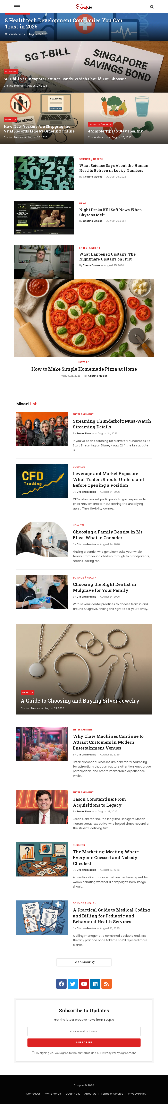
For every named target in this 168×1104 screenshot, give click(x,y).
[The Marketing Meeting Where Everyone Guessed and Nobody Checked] (42, 859)
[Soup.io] (84, 6)
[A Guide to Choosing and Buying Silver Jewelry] (84, 669)
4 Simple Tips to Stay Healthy (115, 131)
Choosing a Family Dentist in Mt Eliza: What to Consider (107, 535)
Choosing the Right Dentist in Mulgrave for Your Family (104, 587)
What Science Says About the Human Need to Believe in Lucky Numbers (114, 168)
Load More (82, 962)
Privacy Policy (111, 1053)
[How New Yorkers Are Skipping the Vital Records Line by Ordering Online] (42, 118)
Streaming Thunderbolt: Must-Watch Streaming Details (112, 424)
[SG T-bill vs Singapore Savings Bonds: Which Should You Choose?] (84, 67)
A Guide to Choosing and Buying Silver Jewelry (80, 701)
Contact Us (33, 1094)
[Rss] (106, 984)
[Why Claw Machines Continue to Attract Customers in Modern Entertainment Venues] (42, 744)
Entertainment (89, 248)
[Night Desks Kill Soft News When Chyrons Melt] (44, 217)
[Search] (151, 6)
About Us (90, 1094)
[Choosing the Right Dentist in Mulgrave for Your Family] (42, 592)
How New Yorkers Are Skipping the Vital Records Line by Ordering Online (39, 129)
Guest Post (73, 1094)
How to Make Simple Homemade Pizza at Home (84, 369)
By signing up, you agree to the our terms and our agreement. (85, 1053)
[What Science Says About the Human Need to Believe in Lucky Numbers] (44, 173)
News (82, 203)
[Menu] (17, 6)
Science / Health (100, 124)
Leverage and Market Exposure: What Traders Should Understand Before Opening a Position (108, 479)
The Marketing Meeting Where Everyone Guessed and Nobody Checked (106, 857)
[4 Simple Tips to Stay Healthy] (126, 118)
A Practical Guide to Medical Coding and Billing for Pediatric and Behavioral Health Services (111, 915)
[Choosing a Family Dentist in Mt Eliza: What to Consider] (42, 539)
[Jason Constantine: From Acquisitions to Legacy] (42, 807)
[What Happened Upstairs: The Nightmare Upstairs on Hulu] (44, 262)
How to (10, 119)
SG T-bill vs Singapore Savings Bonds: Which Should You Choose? (65, 79)
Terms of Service (112, 1094)
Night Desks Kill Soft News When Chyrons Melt (110, 212)
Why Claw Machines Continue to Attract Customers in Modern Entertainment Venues (108, 742)
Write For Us (53, 1094)
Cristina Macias (15, 34)
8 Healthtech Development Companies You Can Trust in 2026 (64, 23)
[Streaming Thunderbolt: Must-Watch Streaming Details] (42, 429)
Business (11, 71)
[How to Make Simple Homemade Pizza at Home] (84, 318)
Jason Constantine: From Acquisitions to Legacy (99, 802)
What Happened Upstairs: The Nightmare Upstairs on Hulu (107, 257)
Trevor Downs (91, 265)
